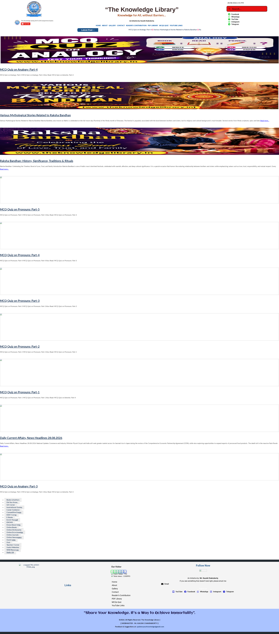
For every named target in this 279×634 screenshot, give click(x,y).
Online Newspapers (14, 537)
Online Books (12, 527)
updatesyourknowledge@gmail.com (150, 627)
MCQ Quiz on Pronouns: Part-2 (20, 346)
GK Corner (11, 505)
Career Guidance (13, 510)
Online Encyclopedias (15, 532)
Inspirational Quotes (14, 507)
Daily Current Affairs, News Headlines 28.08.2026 (31, 438)
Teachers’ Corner (13, 545)
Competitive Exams (14, 512)
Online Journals (13, 535)
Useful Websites (13, 547)
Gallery (112, 25)
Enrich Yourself (12, 520)
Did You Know (12, 502)
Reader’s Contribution (136, 25)
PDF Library (153, 25)
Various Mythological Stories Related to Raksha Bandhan (145, 30)
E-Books (10, 517)
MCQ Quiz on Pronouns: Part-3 (20, 300)
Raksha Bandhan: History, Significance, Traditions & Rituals (191, 30)
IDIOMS (10, 522)
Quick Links (11, 540)
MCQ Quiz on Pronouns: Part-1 (20, 392)
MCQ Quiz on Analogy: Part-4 (109, 30)
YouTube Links (176, 25)
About (105, 25)
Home (98, 25)
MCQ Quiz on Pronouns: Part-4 (20, 255)
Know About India (13, 525)
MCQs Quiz (163, 25)
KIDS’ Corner (12, 515)
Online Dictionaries (14, 530)
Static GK (10, 552)
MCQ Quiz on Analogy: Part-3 (19, 486)
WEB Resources (13, 550)
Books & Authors (13, 500)
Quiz (8, 542)
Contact (121, 25)
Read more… (264, 121)
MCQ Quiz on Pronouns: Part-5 (20, 209)
